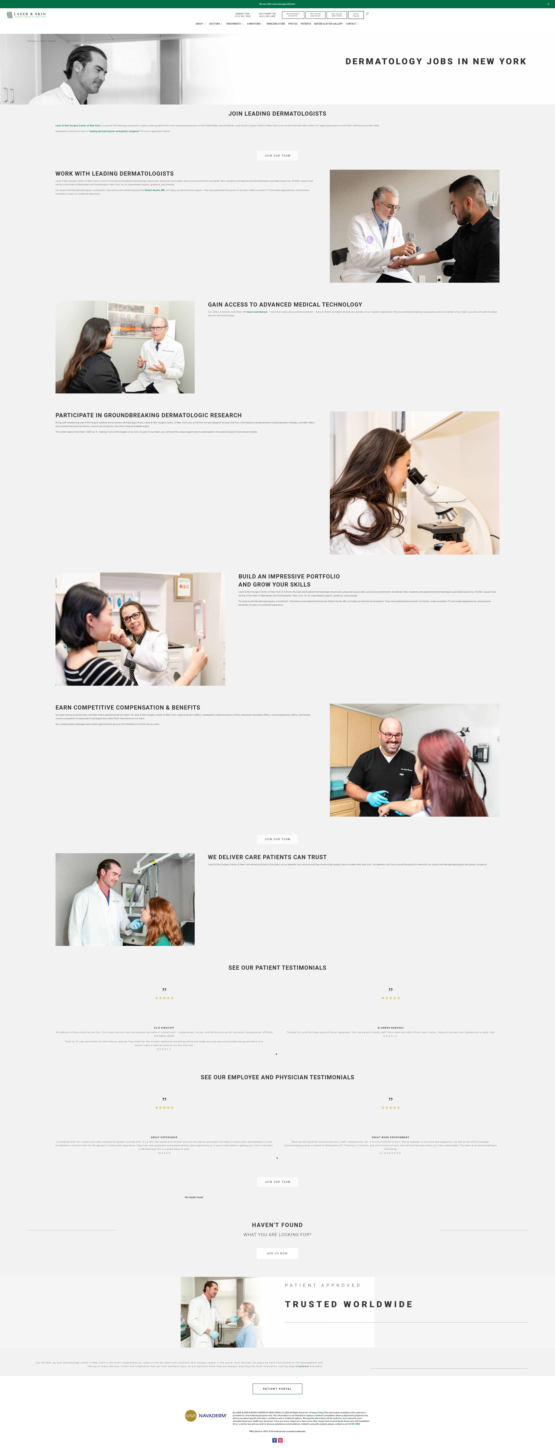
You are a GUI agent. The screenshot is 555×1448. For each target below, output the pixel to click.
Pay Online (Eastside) (315, 15)
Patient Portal (277, 1388)
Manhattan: (243, 15)
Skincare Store (276, 24)
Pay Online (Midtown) (337, 15)
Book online (356, 15)
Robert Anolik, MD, (155, 190)
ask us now (277, 1253)
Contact (351, 24)
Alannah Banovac (391, 1028)
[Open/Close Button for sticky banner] (548, 4)
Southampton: (267, 15)
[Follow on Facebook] (274, 1440)
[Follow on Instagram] (280, 1440)
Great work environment (391, 1137)
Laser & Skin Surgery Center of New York (78, 125)
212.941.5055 (353, 1424)
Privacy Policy (317, 1412)
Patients (306, 24)
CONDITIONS (253, 24)
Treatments (233, 24)
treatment (302, 1366)
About (199, 24)
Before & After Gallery (328, 24)
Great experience (164, 1137)
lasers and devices (257, 312)
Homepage (32, 41)
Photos (292, 24)
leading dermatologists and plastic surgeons (114, 131)
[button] (61, 1019)
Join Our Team (277, 155)
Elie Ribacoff (164, 1028)
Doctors (214, 24)
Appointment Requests (293, 15)
